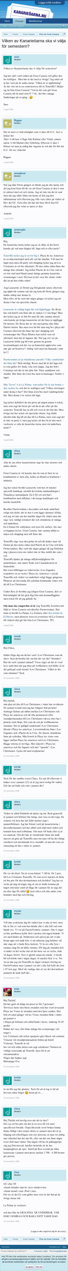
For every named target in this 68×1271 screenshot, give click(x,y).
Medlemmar (35, 21)
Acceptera (29, 1267)
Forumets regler (41, 1251)
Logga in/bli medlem (49, 2)
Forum (19, 21)
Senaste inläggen (17, 26)
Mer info (39, 1267)
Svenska (5, 1247)
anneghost (19, 173)
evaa (16, 988)
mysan (17, 911)
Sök (4, 26)
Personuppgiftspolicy (58, 1251)
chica (17, 451)
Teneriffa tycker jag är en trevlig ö (21, 255)
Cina (16, 1172)
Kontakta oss (54, 1247)
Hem (7, 21)
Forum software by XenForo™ (14, 1251)
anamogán (19, 229)
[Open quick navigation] (64, 34)
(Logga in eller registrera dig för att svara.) (48, 1231)
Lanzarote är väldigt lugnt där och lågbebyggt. (27, 309)
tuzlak (17, 636)
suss (16, 57)
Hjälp (64, 1247)
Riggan (18, 120)
